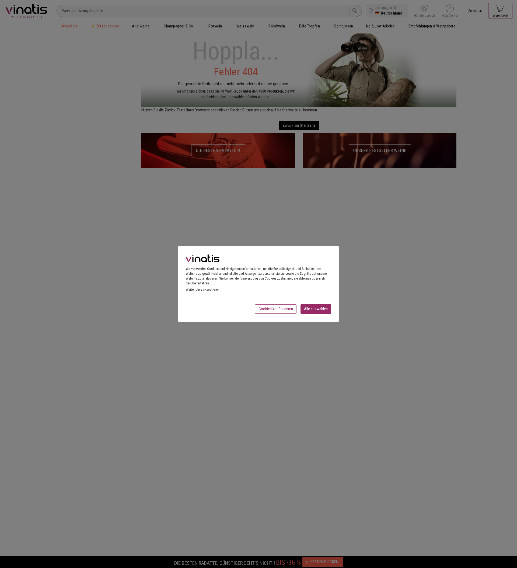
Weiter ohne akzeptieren (202, 289)
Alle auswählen (316, 308)
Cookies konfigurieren (275, 308)
